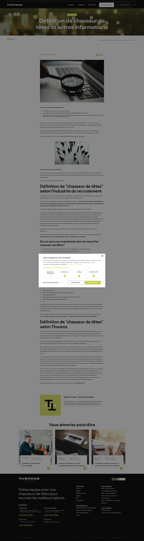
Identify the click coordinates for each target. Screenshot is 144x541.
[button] (72, 267)
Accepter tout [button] (93, 282)
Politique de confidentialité (74, 264)
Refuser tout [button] (75, 282)
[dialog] (72, 270)
